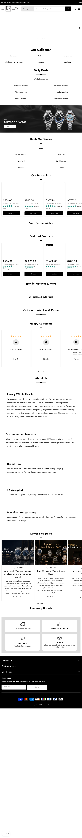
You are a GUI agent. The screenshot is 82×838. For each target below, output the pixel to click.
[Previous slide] (2, 28)
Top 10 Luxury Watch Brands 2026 (51, 572)
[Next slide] (79, 28)
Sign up (37, 687)
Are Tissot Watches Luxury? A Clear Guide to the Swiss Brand (17, 573)
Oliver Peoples (6, 269)
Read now (16, 597)
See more (40, 603)
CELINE (48, 208)
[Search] (68, 9)
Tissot (4, 208)
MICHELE (26, 269)
